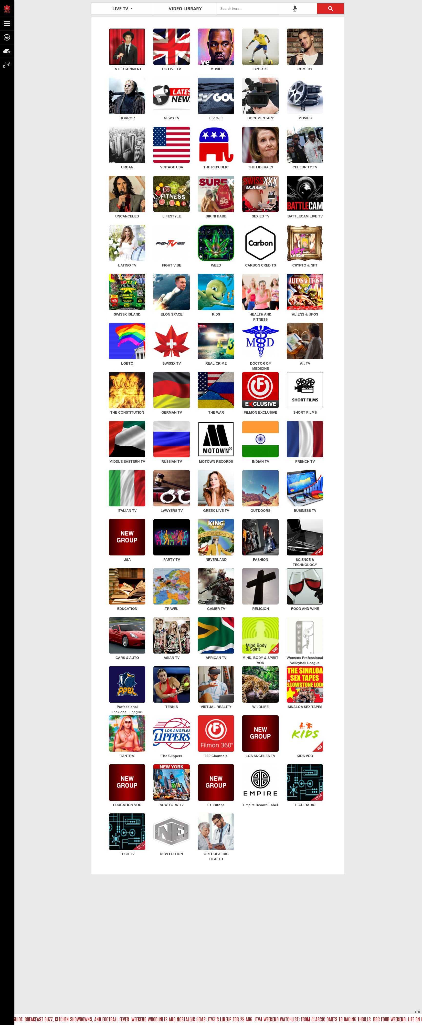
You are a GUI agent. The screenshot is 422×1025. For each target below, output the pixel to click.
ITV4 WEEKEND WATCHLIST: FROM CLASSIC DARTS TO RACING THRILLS (284, 1019)
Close (417, 1011)
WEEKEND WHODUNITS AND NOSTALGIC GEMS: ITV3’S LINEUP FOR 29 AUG (162, 1019)
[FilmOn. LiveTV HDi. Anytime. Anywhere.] (7, 8)
